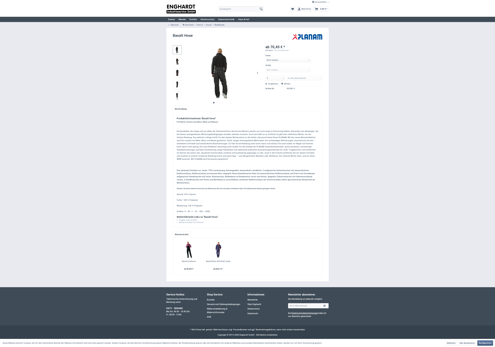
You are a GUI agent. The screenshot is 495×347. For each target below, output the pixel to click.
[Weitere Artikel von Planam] (307, 38)
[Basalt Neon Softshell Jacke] (218, 250)
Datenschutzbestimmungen (304, 313)
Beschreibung (181, 109)
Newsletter (253, 300)
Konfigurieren (485, 343)
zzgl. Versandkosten (281, 50)
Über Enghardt (254, 304)
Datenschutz (254, 309)
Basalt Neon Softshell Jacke (218, 261)
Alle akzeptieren (467, 343)
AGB (209, 317)
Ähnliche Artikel (181, 234)
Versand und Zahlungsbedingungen (223, 304)
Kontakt (211, 300)
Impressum (253, 313)
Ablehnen (451, 343)
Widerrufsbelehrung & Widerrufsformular (217, 310)
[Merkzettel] (292, 9)
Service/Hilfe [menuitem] (320, 2)
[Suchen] (261, 9)
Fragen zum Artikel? (188, 220)
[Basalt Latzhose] (189, 250)
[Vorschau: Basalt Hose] (177, 49)
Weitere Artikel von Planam (191, 222)
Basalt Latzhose (189, 261)
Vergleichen (273, 84)
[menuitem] (241, 9)
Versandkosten (240, 329)
